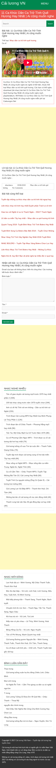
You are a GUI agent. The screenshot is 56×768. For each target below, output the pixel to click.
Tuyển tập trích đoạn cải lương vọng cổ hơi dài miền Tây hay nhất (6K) (26, 457)
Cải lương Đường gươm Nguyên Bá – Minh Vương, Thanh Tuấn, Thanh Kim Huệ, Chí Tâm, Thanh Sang (26, 641)
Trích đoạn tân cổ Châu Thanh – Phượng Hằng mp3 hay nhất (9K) (26, 426)
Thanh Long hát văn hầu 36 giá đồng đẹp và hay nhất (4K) (27, 504)
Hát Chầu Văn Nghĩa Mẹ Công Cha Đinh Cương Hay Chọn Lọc (26, 711)
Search (50, 24)
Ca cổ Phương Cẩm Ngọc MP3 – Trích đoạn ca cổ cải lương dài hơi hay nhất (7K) (27, 440)
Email (5, 313)
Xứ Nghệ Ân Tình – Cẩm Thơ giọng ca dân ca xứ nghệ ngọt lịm (27, 686)
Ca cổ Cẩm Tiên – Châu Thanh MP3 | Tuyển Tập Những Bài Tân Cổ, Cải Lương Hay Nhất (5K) (25, 473)
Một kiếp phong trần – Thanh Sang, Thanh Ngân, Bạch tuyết (27, 601)
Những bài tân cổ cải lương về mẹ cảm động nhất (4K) (28, 497)
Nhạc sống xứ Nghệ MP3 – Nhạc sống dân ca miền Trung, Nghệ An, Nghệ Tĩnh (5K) (26, 465)
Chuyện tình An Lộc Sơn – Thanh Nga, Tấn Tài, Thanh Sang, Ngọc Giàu (27, 610)
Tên (4, 304)
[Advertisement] (28, 135)
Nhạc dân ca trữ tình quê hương (23, 40)
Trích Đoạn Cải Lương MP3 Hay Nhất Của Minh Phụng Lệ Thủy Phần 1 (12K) (27, 418)
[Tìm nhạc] (28, 24)
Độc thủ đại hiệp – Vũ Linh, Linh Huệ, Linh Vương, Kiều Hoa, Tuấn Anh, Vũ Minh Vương (28, 593)
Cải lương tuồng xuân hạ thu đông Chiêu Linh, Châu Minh (26, 674)
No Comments (17, 188)
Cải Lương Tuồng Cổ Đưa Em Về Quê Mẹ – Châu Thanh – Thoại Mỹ (25, 699)
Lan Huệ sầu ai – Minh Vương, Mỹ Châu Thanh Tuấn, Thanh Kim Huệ (27, 584)
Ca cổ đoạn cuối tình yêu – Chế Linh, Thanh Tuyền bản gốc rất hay (28, 650)
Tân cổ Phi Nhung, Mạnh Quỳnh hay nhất (23, 635)
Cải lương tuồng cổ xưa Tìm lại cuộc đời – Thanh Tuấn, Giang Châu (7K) (28, 448)
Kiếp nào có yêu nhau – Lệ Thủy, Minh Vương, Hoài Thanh (26, 623)
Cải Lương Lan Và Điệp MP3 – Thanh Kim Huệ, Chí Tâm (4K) (26, 490)
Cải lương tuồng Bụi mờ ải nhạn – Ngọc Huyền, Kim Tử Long (28, 723)
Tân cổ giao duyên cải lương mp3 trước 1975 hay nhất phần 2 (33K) (27, 396)
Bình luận (6, 276)
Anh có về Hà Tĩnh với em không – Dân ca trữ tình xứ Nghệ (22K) (27, 409)
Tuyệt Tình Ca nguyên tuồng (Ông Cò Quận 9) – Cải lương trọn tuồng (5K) (26, 482)
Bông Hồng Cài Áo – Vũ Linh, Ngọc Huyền (23, 630)
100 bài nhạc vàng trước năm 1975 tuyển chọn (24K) (28, 403)
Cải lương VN (13, 3)
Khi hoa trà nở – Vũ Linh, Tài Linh (20, 616)
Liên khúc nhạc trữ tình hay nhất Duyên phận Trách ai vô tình (26, 206)
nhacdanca (9, 185)
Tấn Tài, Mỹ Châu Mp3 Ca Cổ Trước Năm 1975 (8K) (27, 433)
